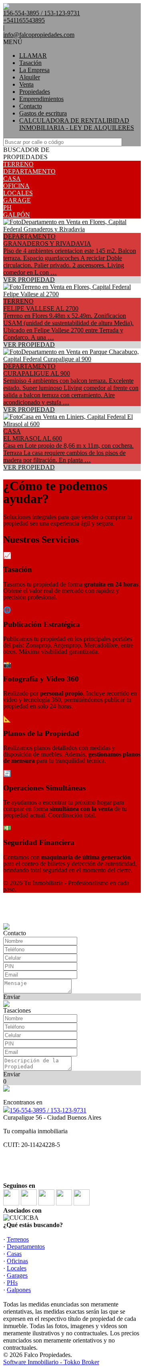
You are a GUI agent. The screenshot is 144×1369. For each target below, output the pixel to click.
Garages (17, 1275)
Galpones (19, 1289)
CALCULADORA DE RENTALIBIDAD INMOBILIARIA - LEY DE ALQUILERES (76, 124)
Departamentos (26, 1246)
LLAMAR (33, 55)
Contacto (30, 106)
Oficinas (17, 1261)
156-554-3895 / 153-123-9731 (48, 1110)
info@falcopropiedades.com (38, 34)
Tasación (30, 62)
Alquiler (29, 77)
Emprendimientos (41, 98)
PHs (12, 1282)
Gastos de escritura (43, 113)
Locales (16, 1268)
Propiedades (34, 91)
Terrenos (18, 1239)
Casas (14, 1253)
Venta (26, 84)
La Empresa (34, 70)
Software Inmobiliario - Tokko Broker (51, 1362)
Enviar (11, 996)
